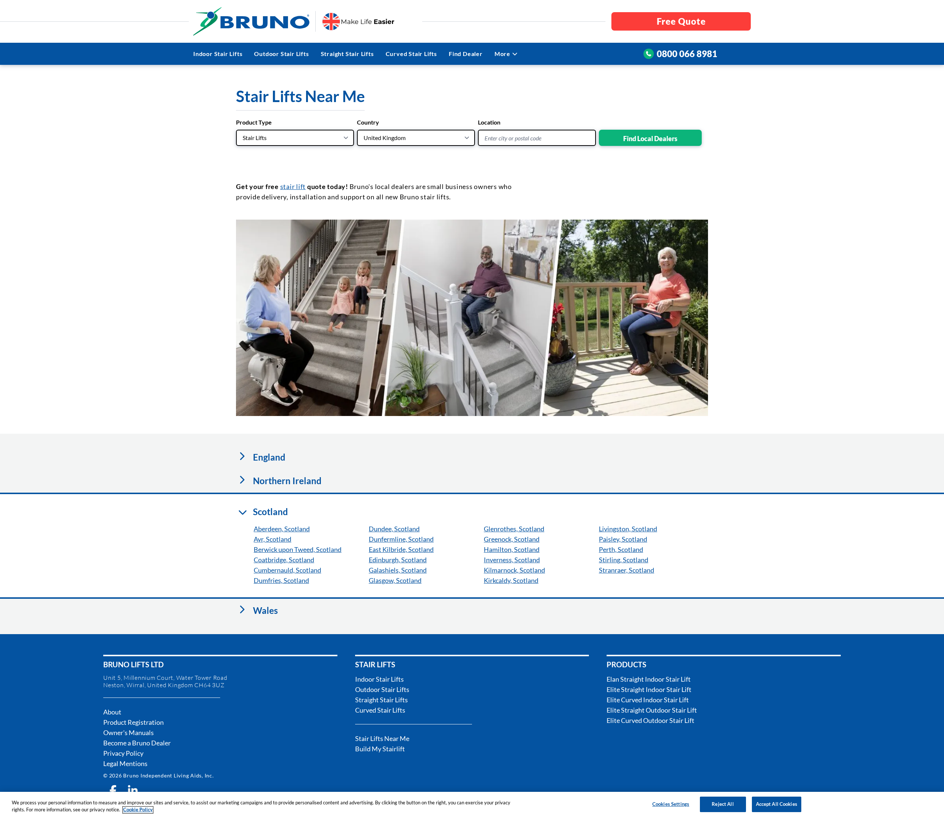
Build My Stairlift (380, 749)
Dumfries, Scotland (281, 580)
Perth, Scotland (621, 549)
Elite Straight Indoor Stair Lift (649, 689)
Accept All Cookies (776, 804)
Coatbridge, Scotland (284, 560)
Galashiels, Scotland (398, 570)
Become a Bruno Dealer (137, 743)
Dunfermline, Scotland (401, 539)
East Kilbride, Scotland (401, 549)
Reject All (722, 804)
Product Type (254, 122)
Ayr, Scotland (272, 539)
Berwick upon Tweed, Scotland (297, 549)
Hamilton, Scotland (511, 549)
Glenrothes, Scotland (514, 529)
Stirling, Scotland (623, 560)
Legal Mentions (125, 763)
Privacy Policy (123, 753)
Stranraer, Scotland (626, 570)
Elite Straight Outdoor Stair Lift (652, 710)
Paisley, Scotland (623, 539)
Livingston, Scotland (628, 529)
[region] (472, 805)
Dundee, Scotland (394, 529)
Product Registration (133, 722)
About (112, 712)
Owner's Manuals (128, 732)
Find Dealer (466, 53)
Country (368, 122)
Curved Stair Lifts (411, 53)
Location (489, 122)
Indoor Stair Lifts (217, 53)
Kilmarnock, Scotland (514, 570)
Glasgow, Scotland (395, 580)
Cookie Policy (138, 810)
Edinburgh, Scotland (398, 560)
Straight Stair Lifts (347, 53)
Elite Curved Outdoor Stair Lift (650, 720)
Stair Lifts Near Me (382, 738)
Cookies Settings (670, 804)
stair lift (293, 186)
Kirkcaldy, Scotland (511, 580)
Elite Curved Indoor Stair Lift (648, 700)
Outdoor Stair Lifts (281, 53)
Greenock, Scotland (511, 539)
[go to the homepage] (251, 21)
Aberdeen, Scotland (282, 529)
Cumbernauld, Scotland (287, 570)
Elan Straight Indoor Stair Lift (649, 679)
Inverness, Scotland (512, 560)
